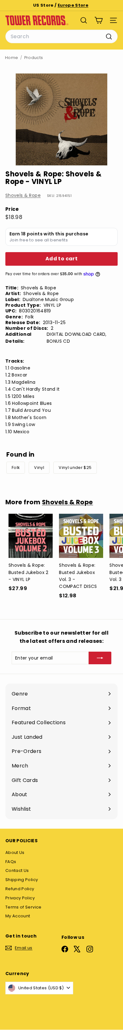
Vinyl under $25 (75, 467)
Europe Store (73, 5)
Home (11, 57)
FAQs (10, 862)
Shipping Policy (21, 880)
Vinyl (39, 467)
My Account (17, 916)
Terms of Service (23, 907)
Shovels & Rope (23, 195)
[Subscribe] (100, 658)
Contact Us (17, 870)
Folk (16, 467)
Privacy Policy (20, 898)
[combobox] (61, 37)
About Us (15, 852)
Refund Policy (19, 889)
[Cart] (98, 20)
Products (33, 57)
